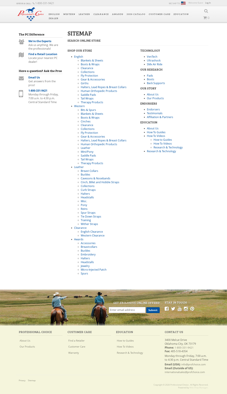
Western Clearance (93, 235)
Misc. (84, 201)
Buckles (85, 174)
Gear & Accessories (93, 79)
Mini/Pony (87, 152)
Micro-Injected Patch (94, 269)
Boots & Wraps (90, 64)
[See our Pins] (192, 308)
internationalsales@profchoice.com (185, 372)
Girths (85, 83)
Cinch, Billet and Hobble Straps (100, 182)
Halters (85, 194)
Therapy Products (92, 102)
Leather (85, 148)
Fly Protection (89, 75)
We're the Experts (39, 41)
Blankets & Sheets (92, 60)
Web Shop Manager (198, 387)
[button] (54, 14)
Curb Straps (88, 190)
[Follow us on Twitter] (173, 308)
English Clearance (92, 231)
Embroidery (88, 254)
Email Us (34, 77)
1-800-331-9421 (37, 90)
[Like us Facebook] (167, 308)
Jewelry (85, 266)
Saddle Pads (88, 95)
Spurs (84, 273)
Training (86, 220)
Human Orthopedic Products (99, 91)
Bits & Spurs (88, 110)
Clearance (87, 68)
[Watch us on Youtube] (180, 308)
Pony (84, 205)
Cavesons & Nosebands (95, 178)
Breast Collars (89, 171)
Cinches (86, 121)
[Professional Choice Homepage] (30, 14)
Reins (84, 209)
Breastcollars (89, 247)
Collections (88, 72)
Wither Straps (89, 224)
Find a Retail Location (42, 54)
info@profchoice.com (193, 364)
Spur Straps (88, 212)
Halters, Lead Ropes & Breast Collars (103, 87)
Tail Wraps (87, 98)
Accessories (88, 243)
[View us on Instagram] (186, 308)
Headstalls (87, 197)
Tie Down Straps (91, 216)
